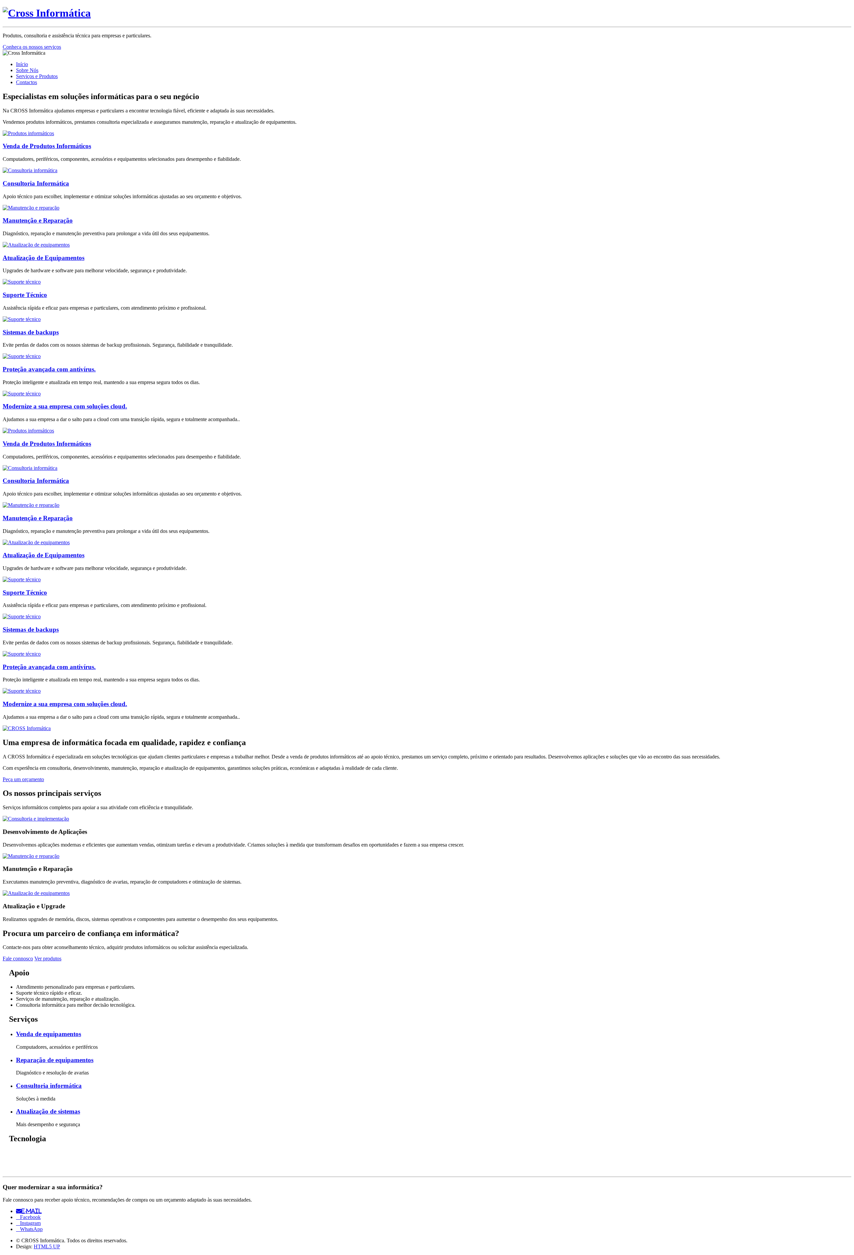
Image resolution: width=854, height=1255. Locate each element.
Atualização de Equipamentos (43, 257)
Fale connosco (18, 958)
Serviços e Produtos (37, 76)
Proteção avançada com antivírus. (49, 369)
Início (22, 64)
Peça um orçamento (23, 779)
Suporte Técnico (25, 294)
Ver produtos (47, 958)
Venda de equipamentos (48, 1033)
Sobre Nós (27, 70)
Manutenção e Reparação (38, 220)
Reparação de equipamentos (54, 1059)
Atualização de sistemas (48, 1111)
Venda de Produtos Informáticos (47, 145)
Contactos (26, 82)
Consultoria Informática (36, 183)
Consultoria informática (49, 1085)
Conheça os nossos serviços (32, 47)
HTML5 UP (47, 1246)
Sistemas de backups (31, 332)
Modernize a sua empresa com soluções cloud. (65, 406)
